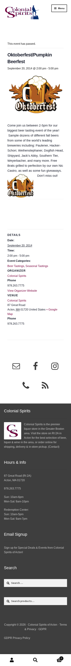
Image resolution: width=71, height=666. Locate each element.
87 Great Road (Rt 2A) (17, 475)
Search (35, 660)
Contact (53, 446)
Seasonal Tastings (37, 266)
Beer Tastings (15, 266)
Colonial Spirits (16, 300)
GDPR (42, 629)
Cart (54, 657)
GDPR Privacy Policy (17, 637)
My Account (12, 660)
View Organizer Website (22, 290)
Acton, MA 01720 (14, 480)
